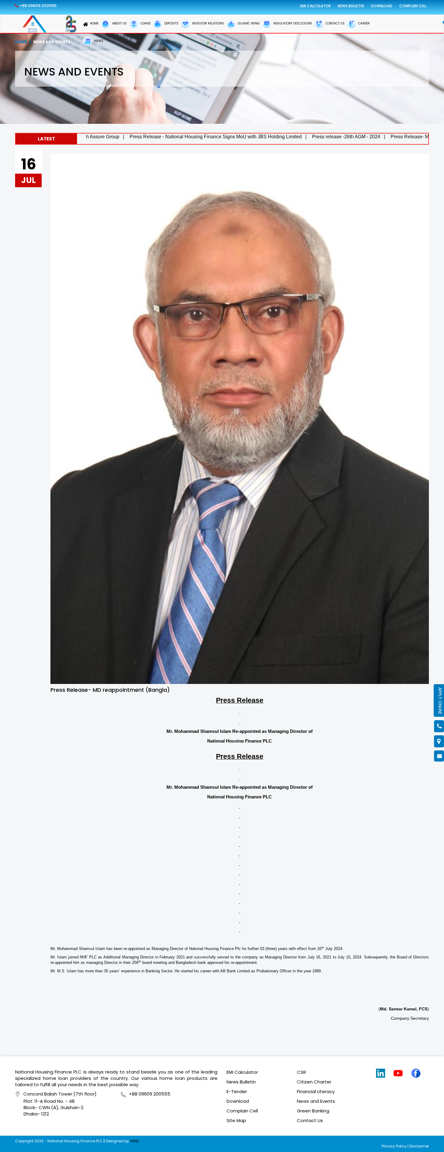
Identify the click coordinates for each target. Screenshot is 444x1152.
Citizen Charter (314, 1082)
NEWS (98, 41)
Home (21, 41)
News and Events (316, 1101)
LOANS (145, 23)
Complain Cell (412, 5)
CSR (301, 1072)
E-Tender (237, 1091)
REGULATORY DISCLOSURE (292, 23)
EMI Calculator (315, 5)
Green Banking (313, 1111)
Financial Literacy (316, 1091)
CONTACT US (335, 23)
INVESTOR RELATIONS (207, 23)
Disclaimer (419, 1146)
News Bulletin (351, 5)
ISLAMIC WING (248, 23)
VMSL (134, 1141)
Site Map (236, 1120)
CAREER (363, 23)
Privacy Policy (394, 1146)
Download (381, 5)
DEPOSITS (171, 23)
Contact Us (310, 1120)
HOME (94, 23)
